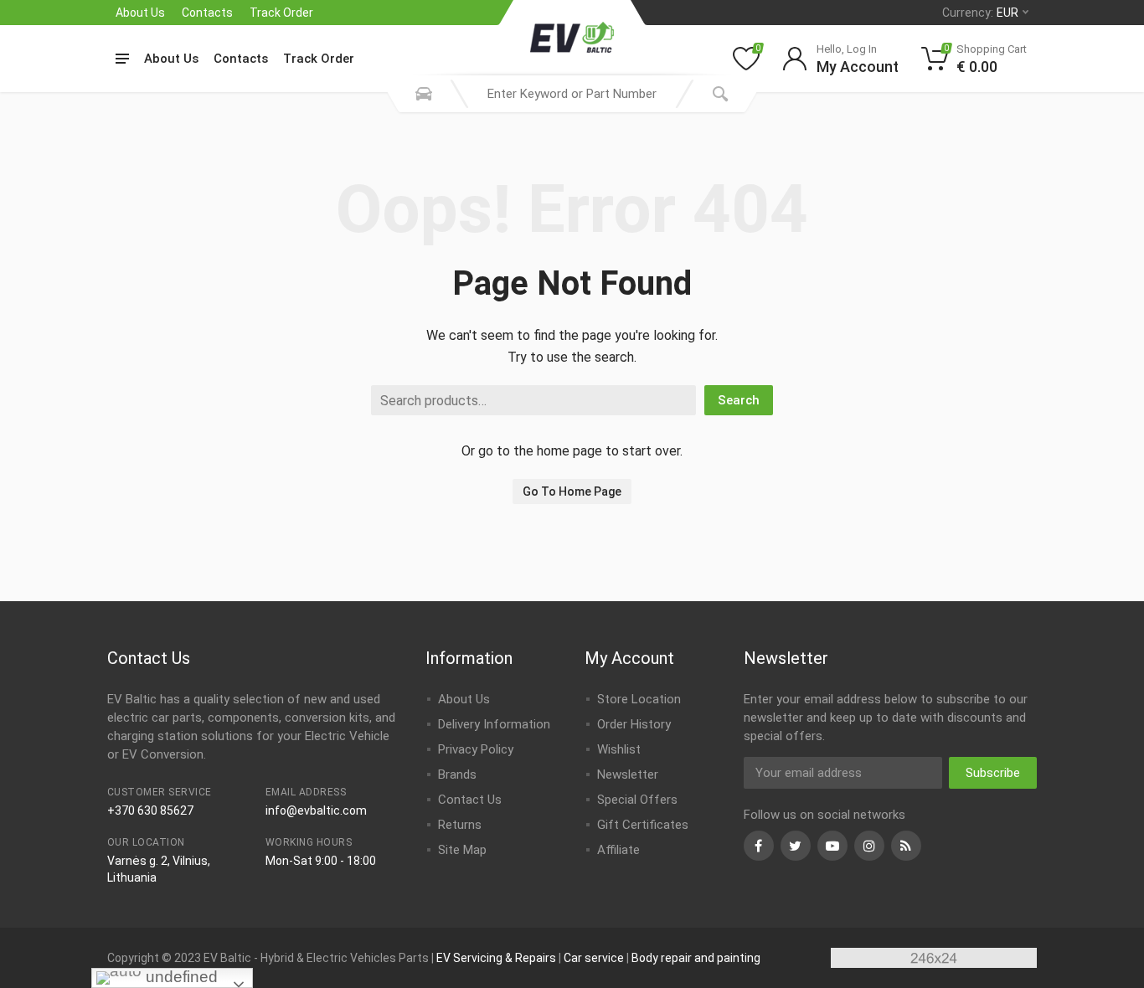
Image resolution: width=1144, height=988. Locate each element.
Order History (634, 724)
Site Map (462, 849)
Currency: (980, 12)
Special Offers (637, 799)
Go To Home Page (572, 491)
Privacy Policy (475, 749)
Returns (460, 824)
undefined (180, 976)
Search (739, 400)
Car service (594, 958)
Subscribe (993, 772)
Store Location (639, 699)
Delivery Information (494, 724)
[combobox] (572, 93)
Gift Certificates (642, 824)
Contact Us (470, 799)
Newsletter (627, 774)
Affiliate (618, 849)
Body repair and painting (695, 958)
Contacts (207, 12)
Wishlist (619, 749)
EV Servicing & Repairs (496, 958)
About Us (140, 12)
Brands (457, 774)
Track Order (281, 12)
